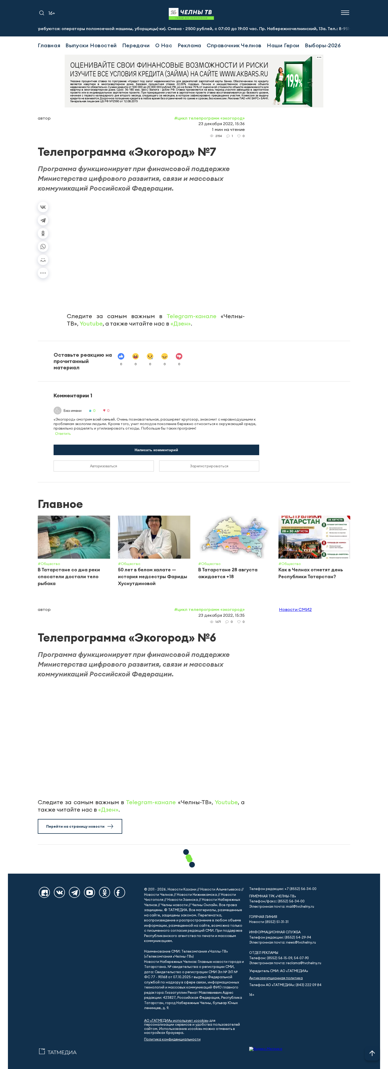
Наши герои (283, 45)
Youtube (91, 323)
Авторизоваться (103, 466)
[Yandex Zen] (44, 892)
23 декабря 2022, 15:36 (221, 123)
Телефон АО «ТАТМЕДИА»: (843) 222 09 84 (285, 985)
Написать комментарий (156, 450)
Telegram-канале (191, 316)
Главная (49, 45)
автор (44, 118)
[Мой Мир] (43, 260)
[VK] (59, 892)
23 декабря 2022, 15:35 (221, 615)
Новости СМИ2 (295, 609)
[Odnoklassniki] (104, 892)
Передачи (136, 45)
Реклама (189, 45)
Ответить (63, 433)
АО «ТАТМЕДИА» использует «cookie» (176, 1021)
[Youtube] (89, 892)
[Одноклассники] (43, 233)
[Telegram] (43, 220)
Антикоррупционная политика (276, 978)
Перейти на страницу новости (75, 826)
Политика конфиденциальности (172, 1039)
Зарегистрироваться (209, 466)
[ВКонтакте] (43, 207)
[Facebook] (119, 892)
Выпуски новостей (91, 45)
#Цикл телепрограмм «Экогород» (209, 118)
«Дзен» (181, 323)
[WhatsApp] (43, 246)
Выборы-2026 (323, 45)
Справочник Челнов (234, 45)
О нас (163, 45)
